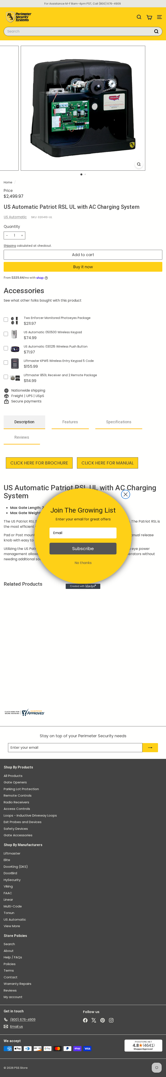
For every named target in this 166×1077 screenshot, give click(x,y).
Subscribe (83, 549)
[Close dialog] (125, 494)
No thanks (83, 562)
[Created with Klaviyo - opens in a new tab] (83, 586)
